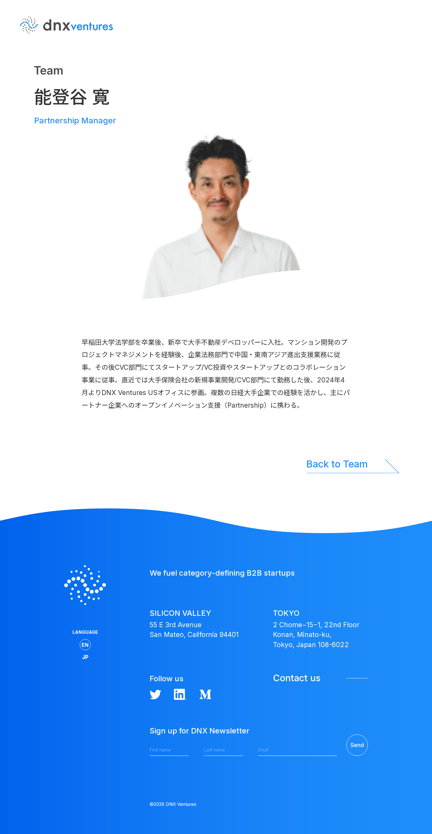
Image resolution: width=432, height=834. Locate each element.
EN (411, 44)
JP (411, 56)
